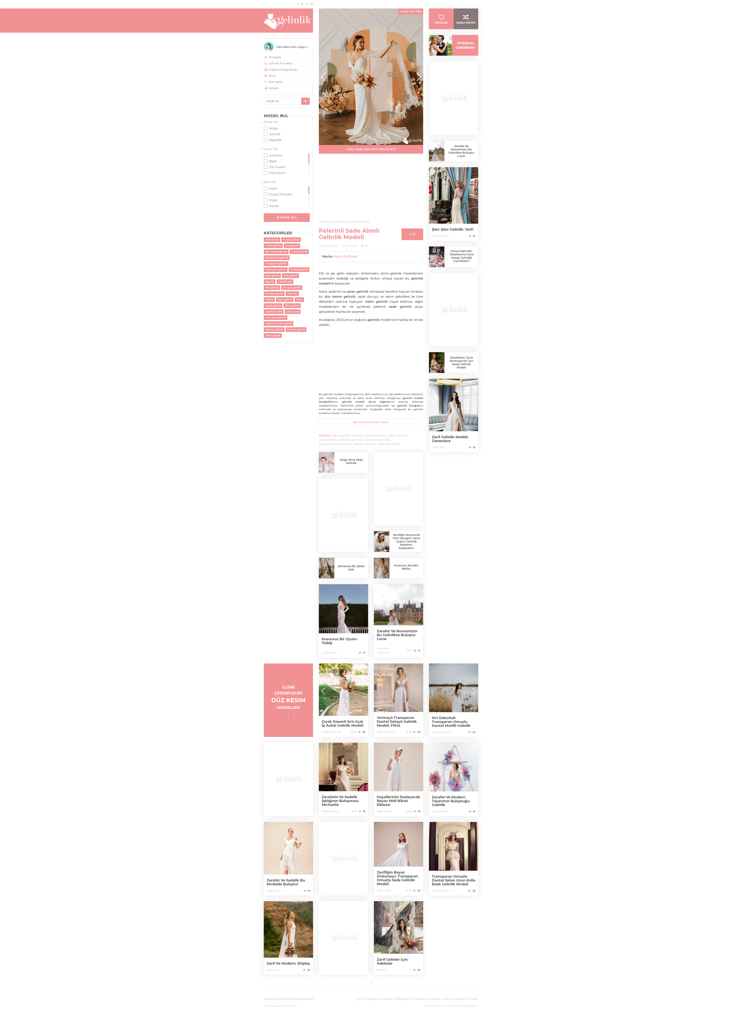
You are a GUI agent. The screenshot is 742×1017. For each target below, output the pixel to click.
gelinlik (357, 435)
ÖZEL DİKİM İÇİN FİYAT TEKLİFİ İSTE (371, 149)
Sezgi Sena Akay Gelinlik (351, 461)
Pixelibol (458, 1006)
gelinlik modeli (375, 435)
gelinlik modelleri (380, 999)
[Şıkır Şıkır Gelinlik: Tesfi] (453, 204)
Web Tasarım (273, 1006)
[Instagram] (307, 4)
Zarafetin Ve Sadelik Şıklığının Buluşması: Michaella (340, 801)
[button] (418, 76)
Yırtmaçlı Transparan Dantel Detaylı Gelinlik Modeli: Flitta (342, 722)
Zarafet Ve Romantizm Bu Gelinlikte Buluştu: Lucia (397, 635)
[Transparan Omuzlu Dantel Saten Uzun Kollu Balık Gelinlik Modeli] (453, 858)
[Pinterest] (311, 4)
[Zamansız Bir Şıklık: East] (326, 569)
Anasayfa (274, 57)
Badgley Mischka (441, 732)
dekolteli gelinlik (350, 440)
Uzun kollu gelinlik (275, 317)
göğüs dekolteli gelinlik (335, 444)
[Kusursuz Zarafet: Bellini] (381, 571)
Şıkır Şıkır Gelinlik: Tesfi (452, 229)
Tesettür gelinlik (274, 329)
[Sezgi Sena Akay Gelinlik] (326, 464)
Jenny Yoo (273, 969)
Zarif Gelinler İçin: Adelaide (392, 961)
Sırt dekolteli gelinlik (276, 257)
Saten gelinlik (272, 335)
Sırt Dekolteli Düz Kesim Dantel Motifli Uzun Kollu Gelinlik (450, 722)
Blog (271, 76)
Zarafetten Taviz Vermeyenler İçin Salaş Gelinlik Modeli (461, 362)
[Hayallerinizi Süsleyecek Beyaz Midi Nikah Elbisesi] (398, 779)
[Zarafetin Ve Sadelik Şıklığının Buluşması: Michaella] (343, 779)
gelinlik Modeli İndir (372, 422)
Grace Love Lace (386, 732)
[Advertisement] (371, 189)
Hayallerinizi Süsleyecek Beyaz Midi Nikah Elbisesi (398, 801)
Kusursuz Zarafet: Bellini (406, 567)
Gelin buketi (272, 239)
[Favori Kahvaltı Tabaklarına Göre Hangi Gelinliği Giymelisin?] (436, 257)
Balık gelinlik (272, 275)
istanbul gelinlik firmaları (460, 999)
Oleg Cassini (384, 811)
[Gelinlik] (288, 20)
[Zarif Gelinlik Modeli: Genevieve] (453, 415)
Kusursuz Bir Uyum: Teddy (339, 641)
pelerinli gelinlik (365, 444)
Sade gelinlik (290, 275)
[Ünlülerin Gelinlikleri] (439, 45)
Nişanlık (269, 281)
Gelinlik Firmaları (280, 63)
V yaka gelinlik (299, 251)
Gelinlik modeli (273, 311)
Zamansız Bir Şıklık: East (351, 567)
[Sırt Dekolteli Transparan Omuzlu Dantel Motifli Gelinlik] (398, 700)
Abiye (299, 299)
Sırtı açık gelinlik (292, 287)
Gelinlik (269, 299)
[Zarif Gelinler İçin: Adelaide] (398, 938)
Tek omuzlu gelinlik (276, 251)
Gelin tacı (292, 293)
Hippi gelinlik (284, 299)
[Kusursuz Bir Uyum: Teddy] (343, 621)
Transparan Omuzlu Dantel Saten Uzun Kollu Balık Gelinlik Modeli (453, 880)
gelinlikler (435, 999)
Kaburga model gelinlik (278, 323)
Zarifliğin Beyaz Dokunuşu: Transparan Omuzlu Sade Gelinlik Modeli (397, 878)
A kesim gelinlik (296, 329)
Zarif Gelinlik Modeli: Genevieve (450, 439)
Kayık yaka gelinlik (275, 269)
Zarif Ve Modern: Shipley (288, 963)
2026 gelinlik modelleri (410, 999)
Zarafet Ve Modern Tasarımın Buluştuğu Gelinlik (451, 801)
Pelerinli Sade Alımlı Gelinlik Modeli (349, 234)
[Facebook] (298, 4)
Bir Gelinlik (349, 246)
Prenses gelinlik (274, 293)
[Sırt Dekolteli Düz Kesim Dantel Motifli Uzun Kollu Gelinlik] (453, 700)
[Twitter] (302, 4)
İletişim (273, 88)
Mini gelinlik (272, 287)
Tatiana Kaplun (440, 235)
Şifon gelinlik (292, 305)
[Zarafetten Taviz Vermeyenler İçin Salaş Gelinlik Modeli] (436, 363)
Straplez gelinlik (299, 269)
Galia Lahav (329, 652)
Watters (381, 969)
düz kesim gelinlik (377, 440)
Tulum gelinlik (273, 245)
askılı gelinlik (341, 435)
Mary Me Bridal (345, 256)
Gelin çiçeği (292, 311)
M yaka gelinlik (291, 239)
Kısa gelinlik (292, 245)
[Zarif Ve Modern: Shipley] (288, 938)
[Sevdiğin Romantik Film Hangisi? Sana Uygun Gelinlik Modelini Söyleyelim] (381, 541)
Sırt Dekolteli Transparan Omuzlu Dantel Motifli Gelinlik (396, 722)
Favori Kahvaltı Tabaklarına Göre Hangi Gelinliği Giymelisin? (461, 256)
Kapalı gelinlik (273, 305)
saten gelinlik (397, 435)
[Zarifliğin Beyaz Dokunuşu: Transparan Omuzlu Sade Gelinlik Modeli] (398, 858)
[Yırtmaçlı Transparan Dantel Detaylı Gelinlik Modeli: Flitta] (343, 700)
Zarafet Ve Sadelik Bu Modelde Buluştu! (286, 882)
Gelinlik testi (285, 281)
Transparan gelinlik (276, 263)
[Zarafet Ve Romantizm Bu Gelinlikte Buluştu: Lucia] (398, 621)
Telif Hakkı (275, 82)
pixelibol (289, 1006)
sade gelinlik (328, 440)
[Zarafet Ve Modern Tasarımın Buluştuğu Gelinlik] (453, 779)
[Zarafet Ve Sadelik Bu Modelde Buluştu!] (288, 858)
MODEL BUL (288, 217)
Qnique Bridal (440, 811)
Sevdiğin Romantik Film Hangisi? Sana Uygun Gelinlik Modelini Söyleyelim (406, 541)
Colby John (438, 447)
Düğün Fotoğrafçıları (283, 69)
